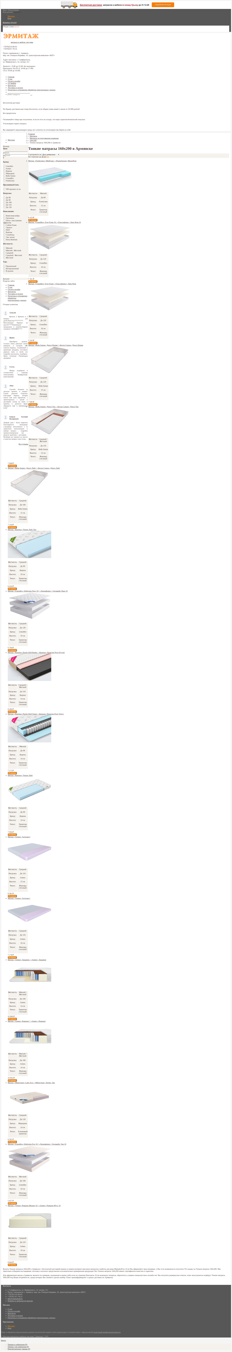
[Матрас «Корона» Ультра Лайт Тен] (29, 557)
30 (43, 157)
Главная (11, 77)
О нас (10, 79)
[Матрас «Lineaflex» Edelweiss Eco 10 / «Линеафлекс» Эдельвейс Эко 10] (29, 1172)
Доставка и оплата (15, 88)
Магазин (11, 1326)
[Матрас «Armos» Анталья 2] (29, 865)
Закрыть (6, 136)
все (47, 157)
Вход (5, 10)
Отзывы (12, 83)
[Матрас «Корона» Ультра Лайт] (29, 803)
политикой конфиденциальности (107, 1332)
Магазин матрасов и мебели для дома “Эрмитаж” (23, 1336)
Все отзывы (23, 444)
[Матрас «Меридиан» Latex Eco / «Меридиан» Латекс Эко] (29, 1110)
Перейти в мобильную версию (20, 1301)
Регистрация (13, 10)
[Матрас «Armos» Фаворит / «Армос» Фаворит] (29, 1049)
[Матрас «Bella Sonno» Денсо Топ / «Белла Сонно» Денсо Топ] (50, 434)
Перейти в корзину (10, 31)
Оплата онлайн (14, 81)
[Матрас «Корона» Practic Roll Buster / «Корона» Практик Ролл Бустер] (29, 680)
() (17, 1345)
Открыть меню (14, 92)
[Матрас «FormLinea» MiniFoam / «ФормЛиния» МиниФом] (50, 189)
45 (45, 157)
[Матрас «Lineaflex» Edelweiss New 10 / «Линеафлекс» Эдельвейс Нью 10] (29, 619)
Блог (9, 1328)
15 (40, 157)
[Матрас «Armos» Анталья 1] (29, 926)
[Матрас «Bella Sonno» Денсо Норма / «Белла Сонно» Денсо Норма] (50, 373)
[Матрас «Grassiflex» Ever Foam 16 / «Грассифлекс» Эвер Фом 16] (50, 250)
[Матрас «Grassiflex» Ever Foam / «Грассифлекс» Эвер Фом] (50, 312)
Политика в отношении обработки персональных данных (31, 90)
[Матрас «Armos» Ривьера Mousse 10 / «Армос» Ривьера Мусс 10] (29, 1233)
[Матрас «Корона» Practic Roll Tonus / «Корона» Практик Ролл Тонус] (29, 742)
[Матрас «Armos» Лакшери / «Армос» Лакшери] (29, 988)
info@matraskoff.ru (15, 1299)
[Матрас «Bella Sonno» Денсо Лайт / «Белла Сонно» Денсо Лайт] (29, 496)
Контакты (12, 86)
